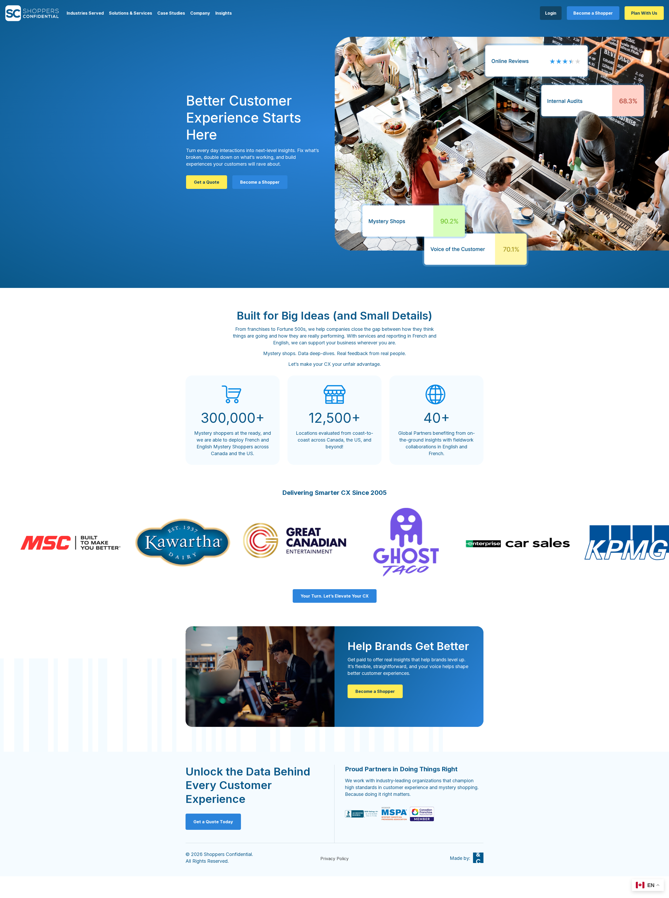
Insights (223, 13)
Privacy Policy (334, 858)
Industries (77, 13)
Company (200, 13)
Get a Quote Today (213, 821)
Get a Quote (206, 182)
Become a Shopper (593, 13)
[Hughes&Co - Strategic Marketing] (478, 858)
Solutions (119, 13)
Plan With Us (644, 13)
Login (550, 13)
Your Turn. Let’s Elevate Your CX (335, 596)
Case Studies (171, 13)
